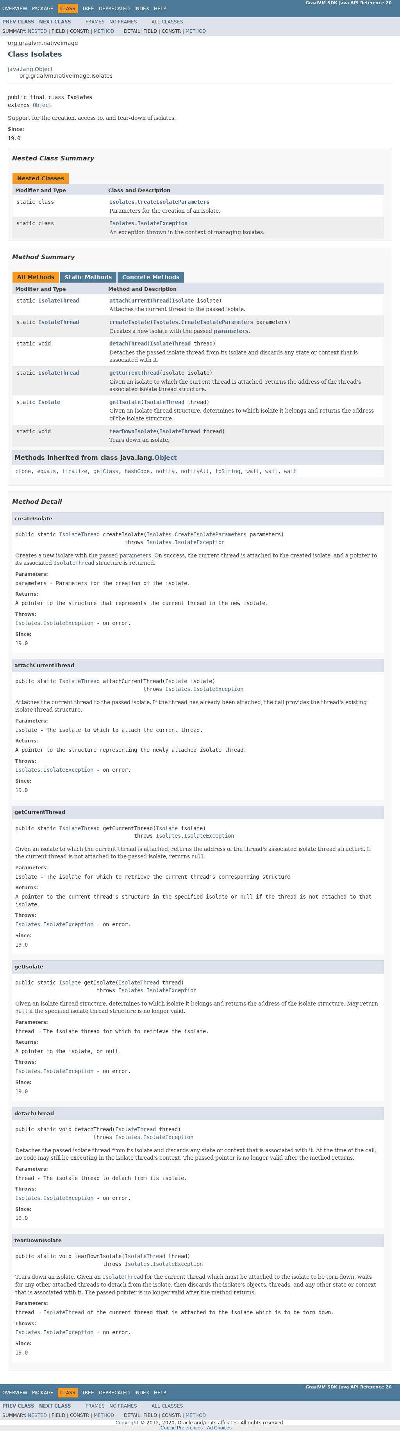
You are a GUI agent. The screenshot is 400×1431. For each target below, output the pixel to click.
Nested (37, 31)
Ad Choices (219, 1428)
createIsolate (129, 322)
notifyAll (195, 471)
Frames (95, 22)
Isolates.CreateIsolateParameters (159, 202)
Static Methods (88, 277)
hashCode (137, 471)
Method (104, 31)
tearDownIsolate (132, 431)
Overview (14, 8)
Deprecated (114, 8)
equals (46, 471)
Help (160, 8)
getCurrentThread (134, 373)
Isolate (183, 300)
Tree (88, 8)
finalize (74, 471)
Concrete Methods (150, 277)
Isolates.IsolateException (148, 223)
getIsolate (125, 402)
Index (141, 8)
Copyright (127, 1423)
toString (227, 471)
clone (23, 471)
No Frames (123, 22)
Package (43, 8)
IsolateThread (58, 300)
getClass (105, 471)
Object (42, 105)
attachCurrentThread (139, 300)
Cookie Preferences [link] (182, 1428)
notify (165, 471)
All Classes (167, 22)
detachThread (128, 343)
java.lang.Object (30, 69)
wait (252, 471)
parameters (231, 331)
